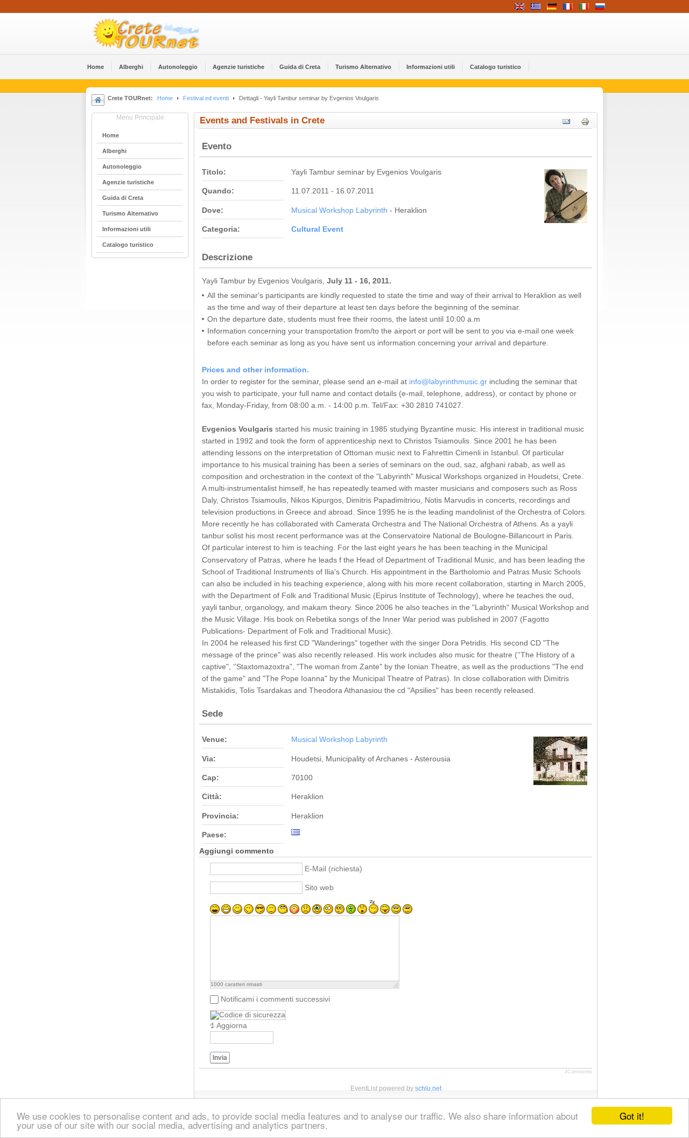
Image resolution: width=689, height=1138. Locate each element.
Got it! (632, 1115)
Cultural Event (317, 229)
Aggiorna (231, 1026)
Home (165, 98)
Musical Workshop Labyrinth (339, 210)
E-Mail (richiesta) (333, 869)
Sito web (319, 888)
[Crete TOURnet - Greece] (159, 33)
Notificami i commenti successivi (275, 999)
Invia (220, 1057)
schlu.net (428, 1088)
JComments (578, 1071)
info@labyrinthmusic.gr (448, 382)
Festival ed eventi (206, 98)
